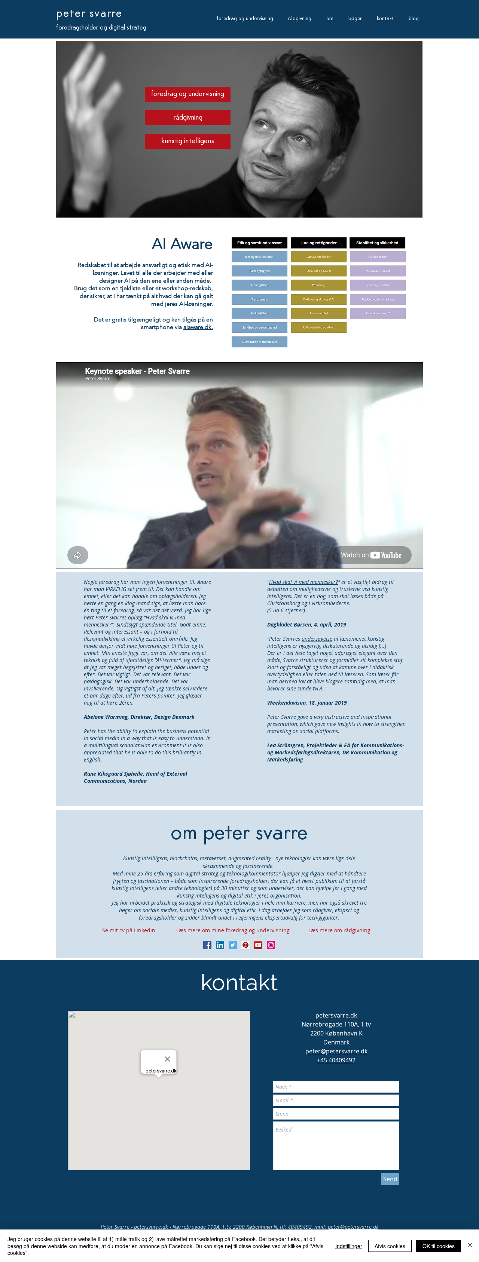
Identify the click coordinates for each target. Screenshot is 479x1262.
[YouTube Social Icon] (258, 945)
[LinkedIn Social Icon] (220, 945)
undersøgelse (317, 638)
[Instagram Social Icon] (271, 945)
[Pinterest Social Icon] (245, 945)
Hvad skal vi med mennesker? (303, 581)
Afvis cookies (390, 1246)
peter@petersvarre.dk (353, 1226)
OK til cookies (438, 1246)
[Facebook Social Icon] (207, 945)
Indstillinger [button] (348, 1246)
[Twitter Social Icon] (233, 945)
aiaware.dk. (198, 326)
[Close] (470, 1245)
